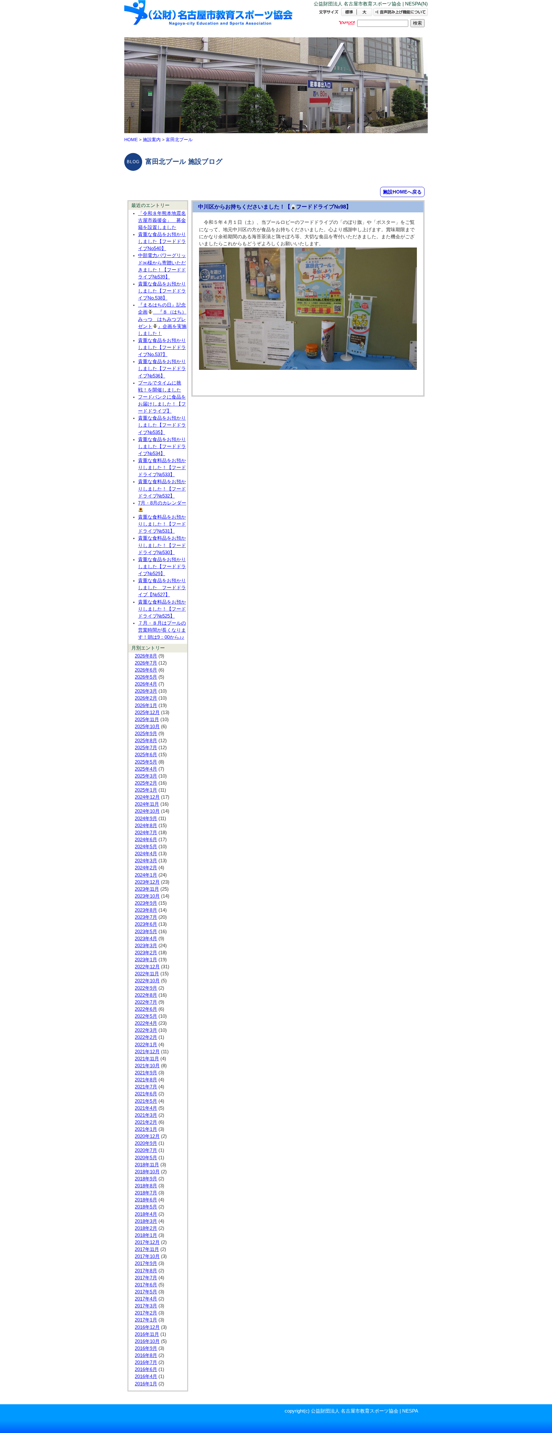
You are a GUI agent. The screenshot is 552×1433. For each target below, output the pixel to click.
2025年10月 (147, 726)
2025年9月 (146, 733)
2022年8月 (146, 995)
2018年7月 (146, 1192)
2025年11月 (147, 719)
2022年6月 (146, 1009)
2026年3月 (146, 691)
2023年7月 (146, 917)
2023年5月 (146, 931)
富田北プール (179, 139)
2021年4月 (146, 1108)
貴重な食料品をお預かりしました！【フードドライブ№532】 (162, 488)
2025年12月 (147, 712)
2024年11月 (147, 804)
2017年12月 (147, 1242)
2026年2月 (146, 698)
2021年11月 (147, 1058)
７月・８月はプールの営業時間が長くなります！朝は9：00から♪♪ (162, 630)
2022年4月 (146, 1023)
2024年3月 (146, 860)
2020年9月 (146, 1143)
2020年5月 (146, 1157)
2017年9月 (146, 1263)
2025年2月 (146, 783)
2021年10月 (147, 1065)
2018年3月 (146, 1221)
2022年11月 (147, 973)
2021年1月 (146, 1129)
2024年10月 (147, 811)
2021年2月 (146, 1122)
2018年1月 (146, 1235)
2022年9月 (146, 988)
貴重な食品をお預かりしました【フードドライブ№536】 (162, 368)
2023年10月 (147, 896)
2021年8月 (146, 1079)
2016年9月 (146, 1348)
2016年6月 (146, 1369)
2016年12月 (147, 1327)
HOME (131, 139)
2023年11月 (147, 889)
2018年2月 (146, 1228)
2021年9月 (146, 1072)
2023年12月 (147, 882)
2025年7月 (146, 747)
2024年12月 (147, 797)
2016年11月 (147, 1334)
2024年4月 (146, 853)
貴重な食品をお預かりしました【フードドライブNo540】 (162, 241)
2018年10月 (147, 1171)
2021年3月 (146, 1115)
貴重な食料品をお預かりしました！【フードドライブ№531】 (162, 524)
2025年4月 (146, 769)
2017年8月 (146, 1270)
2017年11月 (147, 1249)
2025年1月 (146, 790)
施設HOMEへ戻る (402, 191)
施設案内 (152, 139)
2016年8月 (146, 1355)
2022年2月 (146, 1037)
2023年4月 (146, 938)
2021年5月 (146, 1101)
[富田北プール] (209, 18)
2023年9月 (146, 903)
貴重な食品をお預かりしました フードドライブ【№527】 (162, 587)
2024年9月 (146, 818)
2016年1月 (146, 1383)
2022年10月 (147, 980)
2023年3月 (146, 945)
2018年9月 (146, 1178)
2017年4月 (146, 1298)
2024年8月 (146, 825)
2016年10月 (147, 1341)
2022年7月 (146, 1002)
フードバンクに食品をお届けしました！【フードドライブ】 (162, 404)
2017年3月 (146, 1305)
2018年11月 (147, 1164)
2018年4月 (146, 1214)
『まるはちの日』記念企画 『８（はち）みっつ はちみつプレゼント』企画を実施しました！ (162, 319)
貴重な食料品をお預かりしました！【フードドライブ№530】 (162, 545)
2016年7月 (146, 1362)
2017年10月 (147, 1256)
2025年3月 (146, 776)
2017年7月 (146, 1277)
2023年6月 (146, 924)
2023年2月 (146, 952)
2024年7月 (146, 832)
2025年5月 (146, 762)
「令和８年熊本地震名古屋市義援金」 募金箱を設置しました (162, 220)
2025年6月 (146, 754)
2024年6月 (146, 839)
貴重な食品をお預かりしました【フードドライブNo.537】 (162, 347)
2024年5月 (146, 846)
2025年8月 (146, 740)
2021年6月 (146, 1093)
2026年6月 (146, 670)
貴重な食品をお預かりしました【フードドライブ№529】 (162, 566)
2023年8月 (146, 910)
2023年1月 (146, 959)
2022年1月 (146, 1044)
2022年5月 (146, 1016)
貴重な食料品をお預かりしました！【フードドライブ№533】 (162, 467)
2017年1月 (146, 1319)
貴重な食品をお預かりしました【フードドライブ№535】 (162, 425)
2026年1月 (146, 705)
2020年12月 (147, 1136)
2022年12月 (147, 966)
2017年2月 (146, 1312)
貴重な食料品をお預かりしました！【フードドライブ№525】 (162, 609)
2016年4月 (146, 1376)
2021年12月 (147, 1051)
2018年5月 (146, 1206)
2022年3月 (146, 1030)
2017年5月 (146, 1291)
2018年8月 (146, 1185)
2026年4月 (146, 684)
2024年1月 (146, 875)
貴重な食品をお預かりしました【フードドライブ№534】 (162, 446)
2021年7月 (146, 1086)
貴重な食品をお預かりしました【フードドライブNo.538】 (162, 291)
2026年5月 (146, 677)
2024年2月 (146, 867)
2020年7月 (146, 1150)
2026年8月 (146, 656)
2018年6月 (146, 1199)
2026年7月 (146, 663)
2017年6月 (146, 1284)
